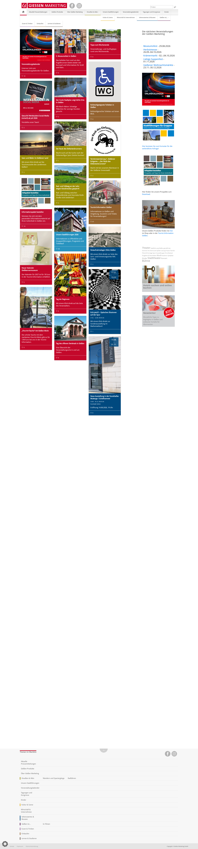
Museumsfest (150, 46)
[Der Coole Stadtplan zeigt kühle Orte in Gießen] (70, 87)
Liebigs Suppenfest (153, 59)
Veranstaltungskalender (131, 12)
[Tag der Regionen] (70, 275)
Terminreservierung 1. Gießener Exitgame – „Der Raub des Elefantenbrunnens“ (102, 161)
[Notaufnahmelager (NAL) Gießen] (105, 236)
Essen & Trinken (27, 23)
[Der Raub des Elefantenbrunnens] (70, 133)
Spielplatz (170, 255)
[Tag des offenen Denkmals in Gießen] (70, 328)
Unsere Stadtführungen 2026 (67, 235)
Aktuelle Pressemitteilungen (38, 12)
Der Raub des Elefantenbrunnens (69, 149)
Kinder (166, 12)
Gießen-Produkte (57, 12)
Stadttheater (154, 258)
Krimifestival (169, 253)
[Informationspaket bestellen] (36, 193)
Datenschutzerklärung (32, 846)
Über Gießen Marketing (75, 12)
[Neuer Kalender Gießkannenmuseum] (36, 248)
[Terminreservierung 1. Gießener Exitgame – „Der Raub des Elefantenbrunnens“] (105, 140)
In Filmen (46, 824)
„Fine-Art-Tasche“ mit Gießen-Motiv (35, 331)
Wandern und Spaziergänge (53, 778)
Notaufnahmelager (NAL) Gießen (103, 250)
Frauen (168, 250)
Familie (172, 250)
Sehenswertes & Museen (147, 17)
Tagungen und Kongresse (151, 12)
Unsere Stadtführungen (111, 12)
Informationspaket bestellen (33, 212)
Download (146, 194)
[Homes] (23, 11)
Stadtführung (155, 248)
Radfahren (72, 778)
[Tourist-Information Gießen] (105, 192)
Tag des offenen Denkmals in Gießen (70, 343)
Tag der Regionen (63, 299)
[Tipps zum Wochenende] (105, 35)
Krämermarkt (150, 55)
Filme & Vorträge (147, 253)
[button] (5, 844)
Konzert (164, 258)
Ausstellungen (160, 253)
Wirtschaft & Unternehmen (126, 17)
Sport (154, 253)
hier (171, 231)
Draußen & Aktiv (91, 13)
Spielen (158, 250)
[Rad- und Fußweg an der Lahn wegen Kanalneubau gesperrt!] (70, 174)
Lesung (163, 250)
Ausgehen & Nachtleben (149, 255)
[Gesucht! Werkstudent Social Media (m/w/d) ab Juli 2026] (36, 97)
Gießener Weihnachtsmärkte (158, 65)
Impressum (20, 846)
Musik (159, 255)
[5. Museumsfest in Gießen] (70, 41)
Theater (146, 247)
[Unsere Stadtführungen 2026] (70, 220)
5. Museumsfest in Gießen (66, 56)
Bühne (146, 260)
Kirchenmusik (152, 250)
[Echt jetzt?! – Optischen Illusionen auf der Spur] (105, 289)
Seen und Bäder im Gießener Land (35, 158)
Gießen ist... (162, 18)
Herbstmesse (150, 49)
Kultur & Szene (108, 17)
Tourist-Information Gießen (101, 207)
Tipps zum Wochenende (99, 45)
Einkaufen (40, 23)
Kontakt (12, 846)
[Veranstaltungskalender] (36, 45)
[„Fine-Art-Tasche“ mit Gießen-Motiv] (36, 307)
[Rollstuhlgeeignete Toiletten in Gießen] (105, 82)
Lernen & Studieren (54, 23)
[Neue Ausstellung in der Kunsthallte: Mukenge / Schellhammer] (105, 364)
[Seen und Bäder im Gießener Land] (36, 143)
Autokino (164, 255)
